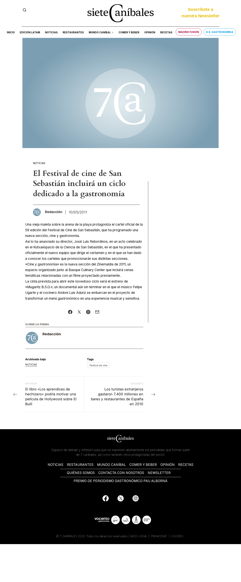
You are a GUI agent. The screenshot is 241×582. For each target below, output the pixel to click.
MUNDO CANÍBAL (111, 465)
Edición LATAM (30, 32)
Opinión (149, 32)
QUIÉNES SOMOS (81, 473)
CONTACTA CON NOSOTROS (121, 473)
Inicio (11, 32)
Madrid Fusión (188, 31)
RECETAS (185, 465)
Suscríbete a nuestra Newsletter (200, 12)
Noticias (51, 32)
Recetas (166, 32)
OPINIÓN (167, 465)
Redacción (52, 334)
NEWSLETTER (159, 473)
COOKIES (177, 536)
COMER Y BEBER (143, 465)
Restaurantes (73, 32)
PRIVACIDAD (159, 536)
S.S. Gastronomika (219, 31)
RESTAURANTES (80, 465)
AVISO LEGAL (139, 536)
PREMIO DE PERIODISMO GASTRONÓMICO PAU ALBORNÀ (120, 481)
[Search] (25, 10)
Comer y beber (129, 32)
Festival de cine (98, 365)
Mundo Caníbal (100, 32)
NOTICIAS (55, 465)
